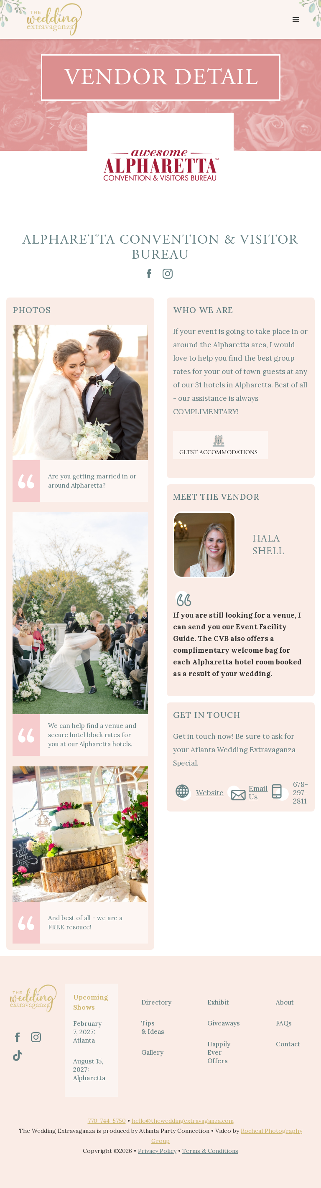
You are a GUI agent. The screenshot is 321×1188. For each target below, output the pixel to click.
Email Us (258, 792)
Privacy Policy (157, 1151)
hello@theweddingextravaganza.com (183, 1120)
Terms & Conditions (210, 1151)
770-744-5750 (107, 1120)
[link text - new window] (149, 274)
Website (210, 793)
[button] (295, 19)
